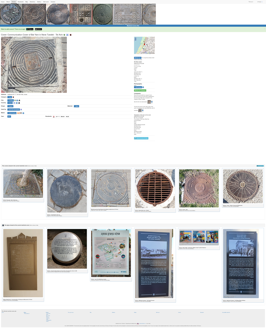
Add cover (46, 2)
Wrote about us (26, 313)
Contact (53, 2)
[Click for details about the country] (17, 103)
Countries (48, 317)
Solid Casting (12, 113)
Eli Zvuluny (138, 87)
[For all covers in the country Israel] (67, 34)
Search (251, 1)
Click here (138, 58)
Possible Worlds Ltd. (142, 323)
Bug (10, 97)
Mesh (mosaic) (261, 165)
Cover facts (48, 313)
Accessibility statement (226, 312)
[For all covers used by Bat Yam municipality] (21, 109)
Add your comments (141, 90)
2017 (9, 116)
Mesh (47, 314)
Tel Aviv (11, 100)
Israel (10, 103)
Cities (47, 319)
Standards (20, 2)
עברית (259, 2)
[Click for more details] (23, 183)
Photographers (48, 320)
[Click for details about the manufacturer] (23, 113)
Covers (14, 2)
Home (2, 2)
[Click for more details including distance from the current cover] (152, 101)
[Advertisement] (133, 151)
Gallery (39, 2)
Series (47, 321)
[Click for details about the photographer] (143, 87)
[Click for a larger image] (66, 65)
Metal (77, 106)
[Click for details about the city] (17, 100)
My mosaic (48, 315)
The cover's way (70, 312)
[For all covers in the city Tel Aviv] (64, 34)
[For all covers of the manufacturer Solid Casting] (19, 113)
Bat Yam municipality (14, 109)
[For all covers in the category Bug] (70, 34)
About (8, 2)
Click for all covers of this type (142, 138)
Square (11, 106)
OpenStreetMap (147, 53)
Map (26, 2)
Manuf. (47, 316)
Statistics (32, 2)
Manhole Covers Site (133, 26)
